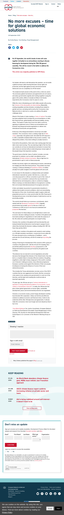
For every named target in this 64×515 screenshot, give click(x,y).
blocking (32, 246)
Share (10, 44)
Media (59, 4)
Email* (7, 434)
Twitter (12, 1)
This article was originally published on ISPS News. (28, 72)
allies (40, 431)
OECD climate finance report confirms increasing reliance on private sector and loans (33, 391)
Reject (58, 508)
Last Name (26, 434)
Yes (8, 451)
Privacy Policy (44, 487)
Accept (50, 508)
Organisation (45, 434)
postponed (15, 209)
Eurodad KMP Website (37, 4)
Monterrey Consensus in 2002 (30, 203)
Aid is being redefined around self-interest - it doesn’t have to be (33, 400)
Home (10, 15)
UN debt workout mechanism (28, 158)
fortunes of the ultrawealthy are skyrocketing (27, 105)
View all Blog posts (32, 408)
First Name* (17, 434)
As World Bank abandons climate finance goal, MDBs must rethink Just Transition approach (32, 380)
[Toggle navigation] (58, 6)
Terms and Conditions (55, 487)
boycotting (46, 237)
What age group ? (35, 435)
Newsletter (26, 1)
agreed (29, 205)
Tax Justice (12, 321)
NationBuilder (46, 489)
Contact (53, 4)
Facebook (5, 1)
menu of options (40, 116)
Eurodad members (31, 431)
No (13, 451)
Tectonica (58, 489)
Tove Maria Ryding (17, 308)
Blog (14, 15)
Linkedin (18, 1)
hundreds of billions (37, 167)
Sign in (47, 4)
